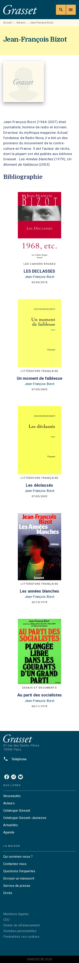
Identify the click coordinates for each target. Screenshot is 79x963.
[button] (39, 796)
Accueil (7, 22)
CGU (6, 920)
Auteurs (21, 22)
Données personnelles (19, 931)
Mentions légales (16, 914)
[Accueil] (20, 9)
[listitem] (6, 776)
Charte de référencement (21, 925)
